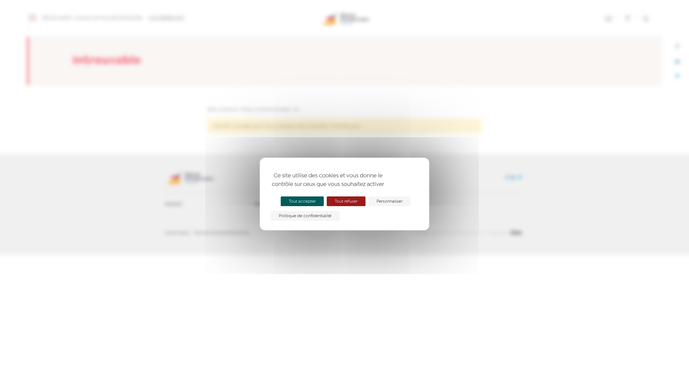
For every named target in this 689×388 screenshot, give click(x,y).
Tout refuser (346, 201)
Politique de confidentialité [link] (305, 215)
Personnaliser (389, 201)
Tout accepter (302, 201)
